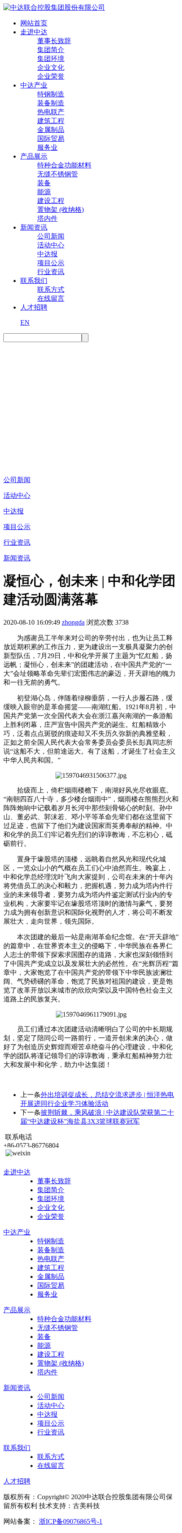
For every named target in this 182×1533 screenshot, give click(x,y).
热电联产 (50, 111)
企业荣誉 (50, 76)
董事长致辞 (54, 40)
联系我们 (33, 280)
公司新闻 (50, 236)
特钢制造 (50, 94)
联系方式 (50, 289)
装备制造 (50, 103)
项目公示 (50, 262)
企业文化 (50, 67)
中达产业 (33, 85)
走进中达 (33, 32)
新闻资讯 (33, 227)
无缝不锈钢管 (57, 174)
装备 (44, 182)
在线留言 (50, 298)
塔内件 (47, 218)
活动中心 (50, 245)
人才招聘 (33, 307)
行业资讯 (50, 271)
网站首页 (33, 23)
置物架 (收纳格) (60, 209)
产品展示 (33, 156)
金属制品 (50, 129)
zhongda (73, 622)
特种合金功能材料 (64, 165)
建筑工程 (50, 120)
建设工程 (50, 200)
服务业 (47, 147)
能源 (44, 191)
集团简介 (50, 49)
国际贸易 (50, 138)
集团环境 (50, 58)
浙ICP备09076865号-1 (70, 1521)
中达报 (47, 254)
